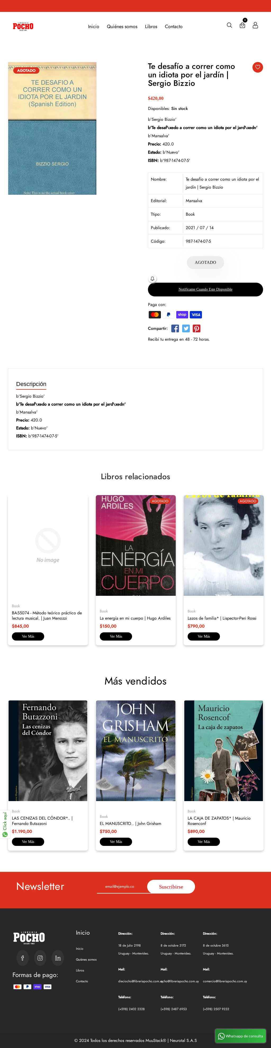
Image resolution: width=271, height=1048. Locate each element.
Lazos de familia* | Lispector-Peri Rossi (222, 618)
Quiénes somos (122, 26)
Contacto (174, 26)
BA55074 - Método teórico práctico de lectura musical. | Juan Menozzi (47, 615)
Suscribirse (171, 887)
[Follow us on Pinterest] (196, 329)
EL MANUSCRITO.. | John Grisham (130, 823)
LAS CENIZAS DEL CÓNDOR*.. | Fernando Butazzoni (42, 821)
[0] (242, 26)
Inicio (93, 26)
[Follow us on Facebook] (175, 329)
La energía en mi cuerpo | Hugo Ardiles (135, 618)
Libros (151, 26)
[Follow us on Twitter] (186, 329)
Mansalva (194, 201)
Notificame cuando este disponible (205, 289)
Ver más (28, 636)
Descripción (31, 384)
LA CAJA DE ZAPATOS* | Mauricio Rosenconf (219, 821)
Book (190, 214)
